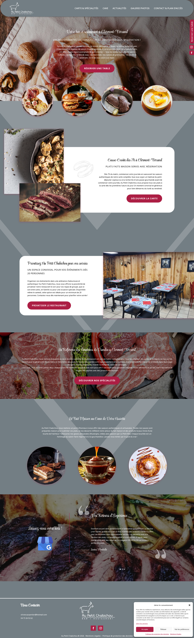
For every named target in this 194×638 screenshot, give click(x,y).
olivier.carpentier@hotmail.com (34, 614)
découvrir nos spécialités (97, 380)
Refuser (163, 629)
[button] (189, 605)
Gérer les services (142, 624)
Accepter (144, 629)
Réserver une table (97, 68)
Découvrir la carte (144, 198)
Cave (105, 8)
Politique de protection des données (157, 634)
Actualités (119, 8)
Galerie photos (140, 8)
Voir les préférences (182, 629)
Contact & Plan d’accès (168, 8)
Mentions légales (175, 634)
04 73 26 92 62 (27, 618)
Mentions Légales (93, 636)
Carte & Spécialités (86, 8)
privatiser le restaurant (49, 305)
